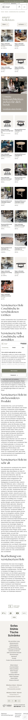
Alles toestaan (14, 370)
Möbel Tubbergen (14, 676)
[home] (9, 7)
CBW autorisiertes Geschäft (14, 652)
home (2, 11)
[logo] (13, 606)
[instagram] (9, 701)
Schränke (14, 635)
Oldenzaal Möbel (14, 669)
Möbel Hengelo (14, 670)
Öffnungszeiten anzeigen (14, 689)
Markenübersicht (14, 643)
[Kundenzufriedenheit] (7, 706)
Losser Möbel (14, 672)
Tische (14, 632)
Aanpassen (13, 375)
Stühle (14, 629)
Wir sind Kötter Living (14, 641)
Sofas (14, 626)
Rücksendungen (14, 654)
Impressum (14, 656)
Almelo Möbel (14, 678)
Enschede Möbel (14, 667)
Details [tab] (14, 347)
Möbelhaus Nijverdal (14, 674)
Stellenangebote (14, 645)
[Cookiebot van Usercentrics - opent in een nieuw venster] (20, 344)
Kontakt (14, 658)
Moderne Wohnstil (14, 680)
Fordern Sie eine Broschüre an (14, 660)
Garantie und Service (14, 650)
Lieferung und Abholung (14, 649)
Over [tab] (23, 347)
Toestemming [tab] (5, 347)
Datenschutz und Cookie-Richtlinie (18, 715)
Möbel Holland (14, 665)
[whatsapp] (19, 701)
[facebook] (12, 701)
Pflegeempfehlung (14, 647)
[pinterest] (15, 701)
